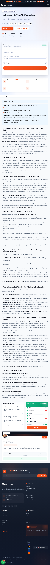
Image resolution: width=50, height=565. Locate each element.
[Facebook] (3, 506)
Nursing (3, 513)
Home (3, 96)
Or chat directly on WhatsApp (26, 458)
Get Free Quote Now (24, 68)
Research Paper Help (30, 488)
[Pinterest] (12, 506)
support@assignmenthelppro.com (12, 495)
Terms (22, 545)
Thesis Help (28, 493)
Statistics (4, 529)
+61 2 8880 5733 (8, 499)
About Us (28, 513)
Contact (28, 522)
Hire (44, 437)
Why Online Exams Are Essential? (12, 108)
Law (2, 524)
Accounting (4, 520)
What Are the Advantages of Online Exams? (14, 112)
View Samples (6, 28)
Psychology (4, 526)
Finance (3, 517)
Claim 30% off (42, 475)
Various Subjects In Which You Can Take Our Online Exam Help (19, 117)
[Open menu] (48, 5)
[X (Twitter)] (9, 506)
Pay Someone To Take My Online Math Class (12, 410)
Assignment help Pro (11, 557)
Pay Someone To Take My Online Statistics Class (12, 413)
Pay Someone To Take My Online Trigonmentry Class (10, 417)
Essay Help (28, 486)
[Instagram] (6, 506)
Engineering (4, 515)
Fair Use (9, 545)
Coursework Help (30, 497)
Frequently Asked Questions (11, 122)
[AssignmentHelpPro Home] (7, 4)
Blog (27, 515)
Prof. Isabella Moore (8, 440)
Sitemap (3, 548)
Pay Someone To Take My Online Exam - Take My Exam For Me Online (20, 105)
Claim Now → (40, 1)
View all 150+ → (5, 531)
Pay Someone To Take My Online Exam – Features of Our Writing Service (21, 120)
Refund (18, 545)
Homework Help (29, 499)
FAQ (27, 520)
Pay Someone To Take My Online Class (12, 406)
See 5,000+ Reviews (20, 28)
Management (4, 522)
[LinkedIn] (15, 506)
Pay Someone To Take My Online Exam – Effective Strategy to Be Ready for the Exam (25, 115)
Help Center (28, 517)
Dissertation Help (30, 490)
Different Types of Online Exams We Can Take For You (17, 110)
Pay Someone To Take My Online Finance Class (12, 421)
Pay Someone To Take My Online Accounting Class (10, 424)
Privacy (13, 545)
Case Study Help (29, 495)
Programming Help (30, 501)
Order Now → (37, 427)
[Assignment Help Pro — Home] (7, 484)
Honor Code (4, 545)
